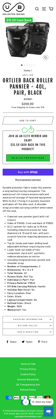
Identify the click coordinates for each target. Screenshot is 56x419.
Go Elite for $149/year (28, 158)
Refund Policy (28, 389)
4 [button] (29, 65)
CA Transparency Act (28, 384)
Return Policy (28, 325)
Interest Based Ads (28, 379)
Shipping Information (28, 319)
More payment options (28, 179)
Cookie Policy (28, 374)
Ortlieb (28, 75)
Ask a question (28, 332)
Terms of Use (28, 363)
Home (27, 70)
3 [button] (27, 65)
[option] (28, 40)
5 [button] (32, 65)
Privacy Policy (28, 369)
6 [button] (34, 65)
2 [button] (25, 65)
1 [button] (22, 65)
